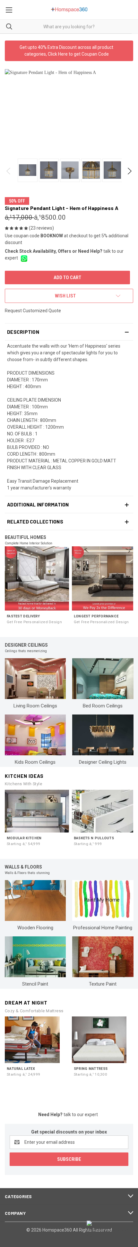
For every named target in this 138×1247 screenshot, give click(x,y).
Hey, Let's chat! (115, 1229)
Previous (8, 171)
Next (129, 171)
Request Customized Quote (33, 310)
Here (63, 54)
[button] (69, 332)
